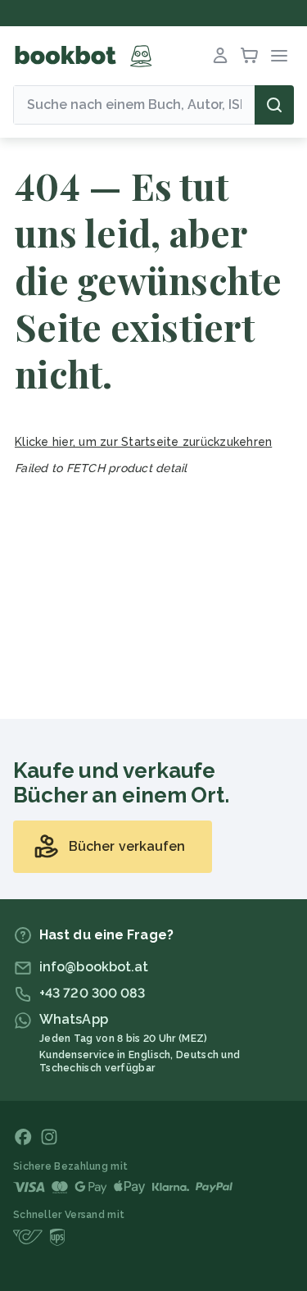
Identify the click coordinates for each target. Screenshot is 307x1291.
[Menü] (279, 55)
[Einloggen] (220, 55)
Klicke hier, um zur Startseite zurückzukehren (143, 441)
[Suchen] (274, 105)
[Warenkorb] (249, 55)
